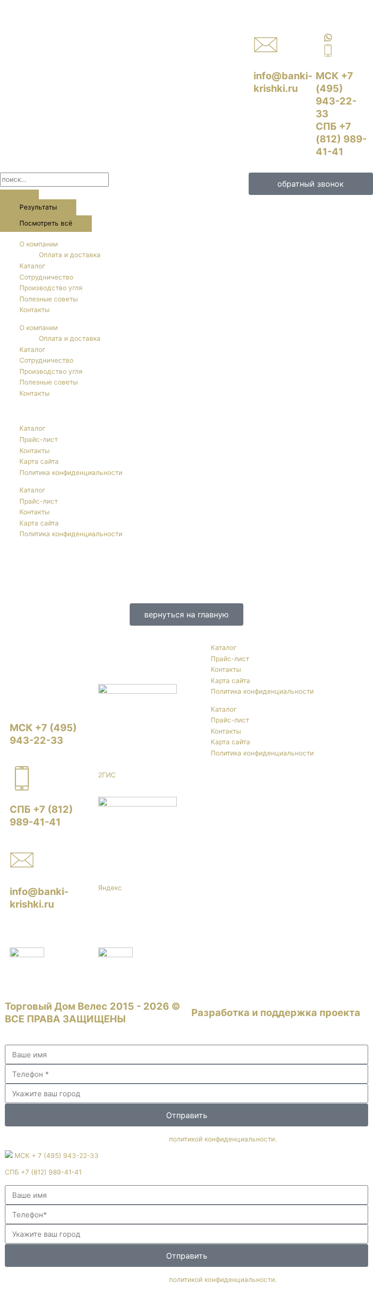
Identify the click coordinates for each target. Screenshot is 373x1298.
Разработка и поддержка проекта (275, 1012)
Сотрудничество (46, 277)
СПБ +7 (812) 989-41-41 (341, 139)
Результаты (38, 207)
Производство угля (51, 288)
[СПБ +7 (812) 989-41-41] (22, 778)
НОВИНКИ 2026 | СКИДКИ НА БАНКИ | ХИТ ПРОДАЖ (93, 5)
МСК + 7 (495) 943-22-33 (56, 1155)
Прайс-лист (38, 439)
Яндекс (110, 888)
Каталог (32, 266)
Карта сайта (39, 461)
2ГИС (107, 775)
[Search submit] (19, 194)
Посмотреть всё (45, 223)
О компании (38, 244)
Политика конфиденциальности (70, 472)
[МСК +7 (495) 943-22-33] (22, 696)
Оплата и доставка (70, 255)
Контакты (34, 310)
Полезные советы (48, 299)
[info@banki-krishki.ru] (266, 45)
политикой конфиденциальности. (223, 1139)
